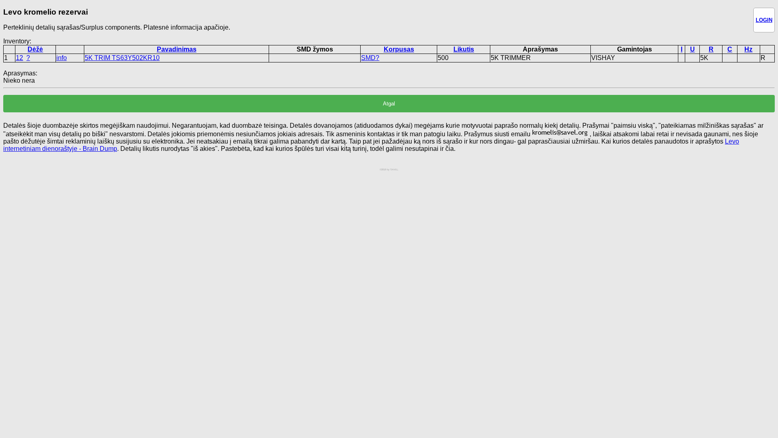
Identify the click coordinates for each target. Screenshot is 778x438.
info (61, 57)
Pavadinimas (177, 49)
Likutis (463, 49)
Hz (748, 49)
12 (19, 57)
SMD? (370, 57)
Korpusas (399, 49)
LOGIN (764, 20)
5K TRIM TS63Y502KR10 (122, 57)
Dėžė (35, 49)
